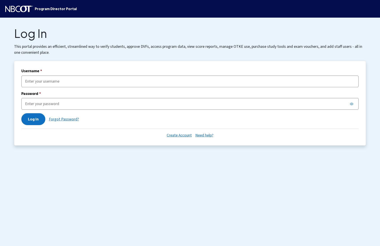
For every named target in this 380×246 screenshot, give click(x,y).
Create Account (179, 135)
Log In (33, 119)
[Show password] (351, 103)
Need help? (204, 135)
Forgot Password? (64, 119)
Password (31, 93)
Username (31, 71)
